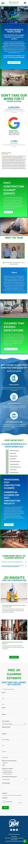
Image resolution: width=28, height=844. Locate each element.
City (3, 745)
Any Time (5, 762)
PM (4, 766)
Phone (4, 714)
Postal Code (5, 757)
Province (4, 751)
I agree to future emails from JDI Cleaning (12, 795)
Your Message (6, 783)
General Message (7, 770)
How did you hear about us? (9, 776)
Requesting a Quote (8, 772)
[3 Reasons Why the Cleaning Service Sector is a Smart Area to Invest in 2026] (14, 592)
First (3, 698)
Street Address (5, 739)
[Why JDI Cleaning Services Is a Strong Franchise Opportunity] (14, 629)
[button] (25, 3)
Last (3, 704)
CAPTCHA (4, 798)
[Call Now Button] (25, 841)
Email (4, 707)
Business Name (6, 727)
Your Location (6, 721)
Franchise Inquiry (7, 774)
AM (4, 764)
